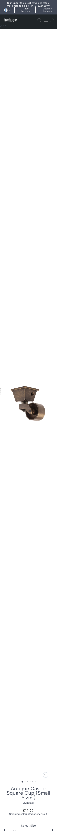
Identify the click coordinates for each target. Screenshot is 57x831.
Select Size (28, 825)
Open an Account (47, 10)
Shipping (14, 814)
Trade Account (25, 10)
